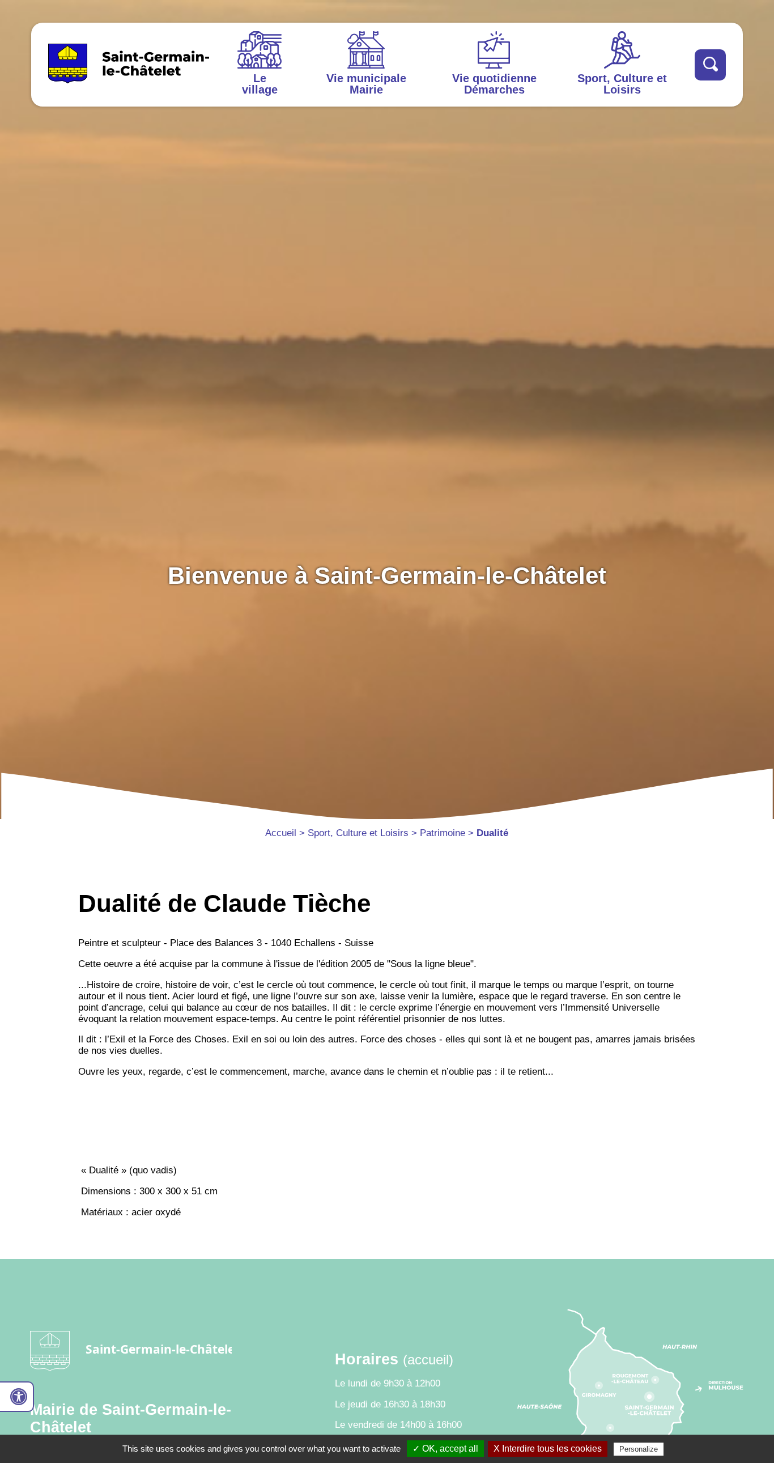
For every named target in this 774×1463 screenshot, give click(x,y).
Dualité (492, 833)
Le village (260, 84)
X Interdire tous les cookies (548, 1448)
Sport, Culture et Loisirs (622, 84)
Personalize (638, 1449)
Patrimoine (442, 833)
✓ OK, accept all (445, 1448)
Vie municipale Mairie (366, 84)
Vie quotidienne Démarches (494, 84)
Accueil (280, 833)
